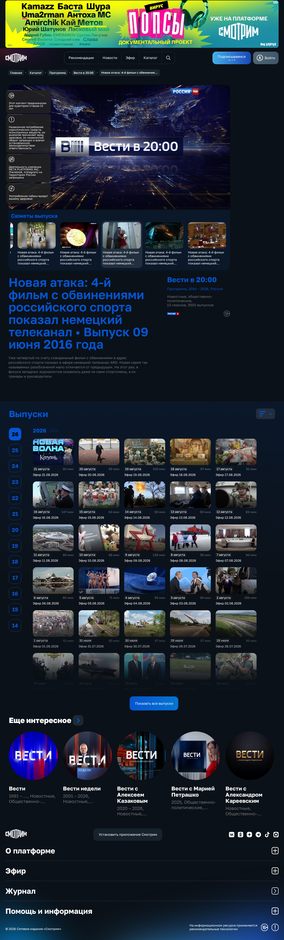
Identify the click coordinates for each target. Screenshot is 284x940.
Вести (17, 788)
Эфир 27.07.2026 (45, 689)
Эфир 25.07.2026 (137, 689)
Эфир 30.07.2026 (137, 646)
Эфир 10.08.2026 (91, 560)
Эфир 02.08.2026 (228, 603)
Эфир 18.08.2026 (183, 475)
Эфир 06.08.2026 (46, 603)
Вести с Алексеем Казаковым (132, 794)
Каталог (36, 72)
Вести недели (82, 788)
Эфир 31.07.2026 (91, 646)
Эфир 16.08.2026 (46, 517)
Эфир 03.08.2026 (183, 603)
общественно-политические (190, 298)
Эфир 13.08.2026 (183, 517)
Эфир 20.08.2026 (92, 475)
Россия (216, 289)
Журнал (20, 890)
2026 (53, 430)
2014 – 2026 (198, 289)
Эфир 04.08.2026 (137, 603)
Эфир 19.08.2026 (137, 475)
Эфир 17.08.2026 (228, 475)
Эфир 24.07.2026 (183, 689)
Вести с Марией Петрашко (193, 791)
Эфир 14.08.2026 (137, 517)
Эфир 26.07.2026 (91, 689)
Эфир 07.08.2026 (228, 560)
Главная (16, 72)
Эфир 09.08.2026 (137, 560)
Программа (57, 72)
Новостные (176, 296)
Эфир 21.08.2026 (45, 475)
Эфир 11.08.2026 (45, 560)
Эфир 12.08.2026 (228, 517)
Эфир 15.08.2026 (91, 517)
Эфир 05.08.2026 (92, 603)
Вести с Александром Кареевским (243, 794)
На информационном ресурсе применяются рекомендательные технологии (223, 927)
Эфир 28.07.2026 (228, 646)
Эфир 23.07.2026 (228, 689)
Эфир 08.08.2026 (183, 560)
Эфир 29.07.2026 (183, 646)
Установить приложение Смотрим (128, 834)
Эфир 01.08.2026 (46, 646)
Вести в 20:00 (83, 72)
